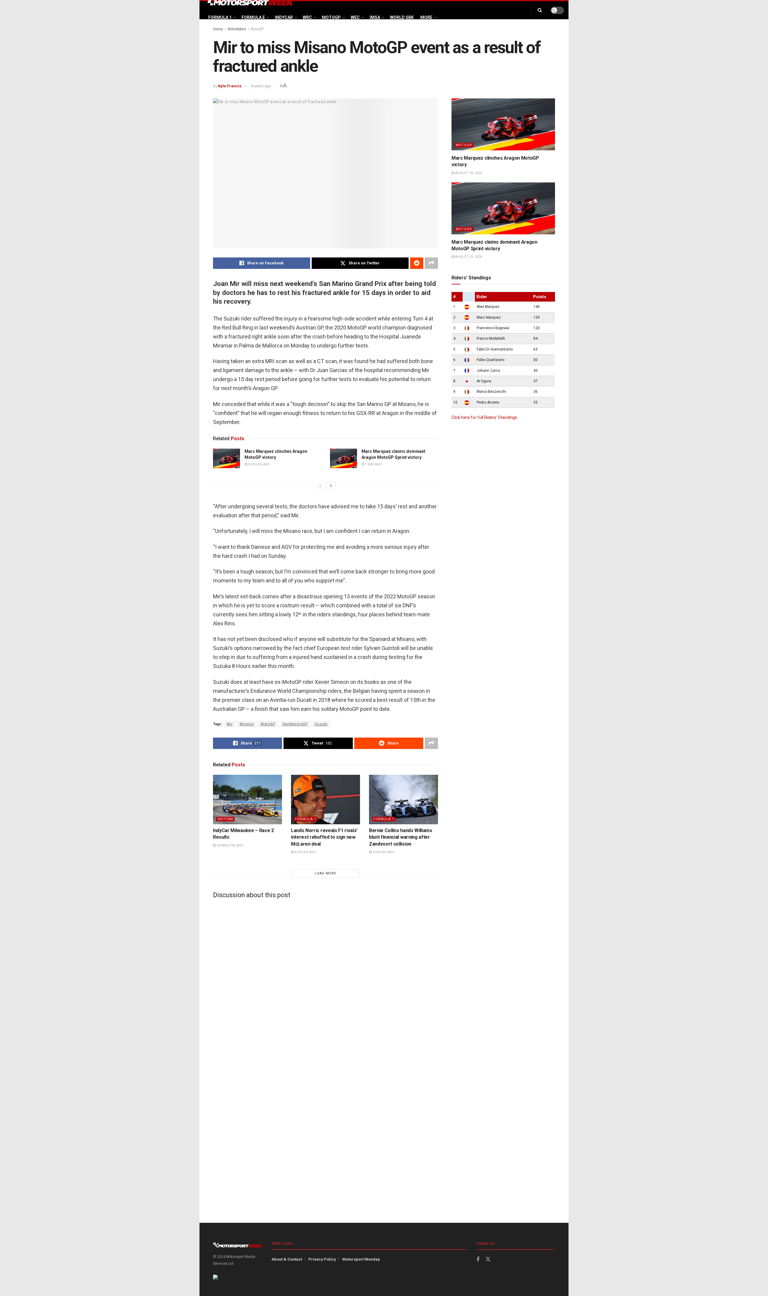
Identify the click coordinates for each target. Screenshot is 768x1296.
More (426, 17)
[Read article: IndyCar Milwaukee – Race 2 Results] (247, 799)
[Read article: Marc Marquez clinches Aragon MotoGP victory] (226, 458)
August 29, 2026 (468, 257)
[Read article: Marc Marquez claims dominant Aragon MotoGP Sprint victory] (343, 458)
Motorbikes (237, 29)
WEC (355, 17)
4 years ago (261, 86)
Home (218, 29)
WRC (307, 17)
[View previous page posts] (320, 486)
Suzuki (321, 724)
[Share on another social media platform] (431, 263)
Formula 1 (220, 17)
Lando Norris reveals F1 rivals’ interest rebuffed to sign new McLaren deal (324, 837)
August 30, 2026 (468, 173)
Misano (247, 724)
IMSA (375, 17)
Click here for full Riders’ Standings (484, 417)
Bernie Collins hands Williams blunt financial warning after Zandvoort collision (400, 837)
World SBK (402, 17)
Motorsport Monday (361, 1259)
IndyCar (284, 17)
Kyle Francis (230, 86)
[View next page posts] (330, 486)
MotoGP (331, 17)
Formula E (253, 17)
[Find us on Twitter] (488, 1259)
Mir (230, 724)
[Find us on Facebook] (477, 1259)
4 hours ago (305, 852)
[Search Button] (540, 10)
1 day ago (373, 464)
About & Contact (287, 1259)
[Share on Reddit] (416, 263)
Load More (325, 873)
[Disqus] (325, 978)
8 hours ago (258, 464)
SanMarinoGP (295, 724)
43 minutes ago (230, 845)
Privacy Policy (322, 1259)
